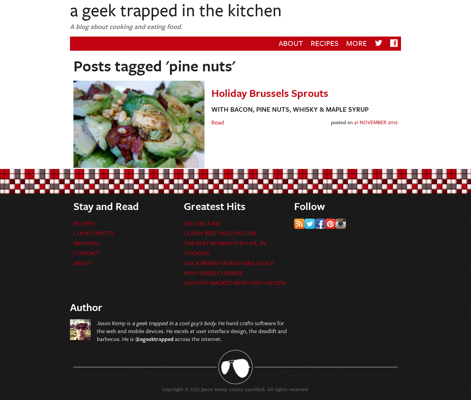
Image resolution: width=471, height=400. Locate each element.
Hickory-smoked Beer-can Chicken (234, 282)
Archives (86, 243)
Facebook (320, 224)
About (291, 43)
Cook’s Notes (93, 233)
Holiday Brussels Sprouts (269, 93)
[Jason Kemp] (80, 337)
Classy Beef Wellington (220, 233)
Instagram (340, 224)
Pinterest (330, 224)
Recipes (325, 43)
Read (217, 122)
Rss (299, 224)
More (356, 43)
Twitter (309, 224)
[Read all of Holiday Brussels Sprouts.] (138, 165)
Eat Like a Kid (202, 223)
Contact (86, 253)
